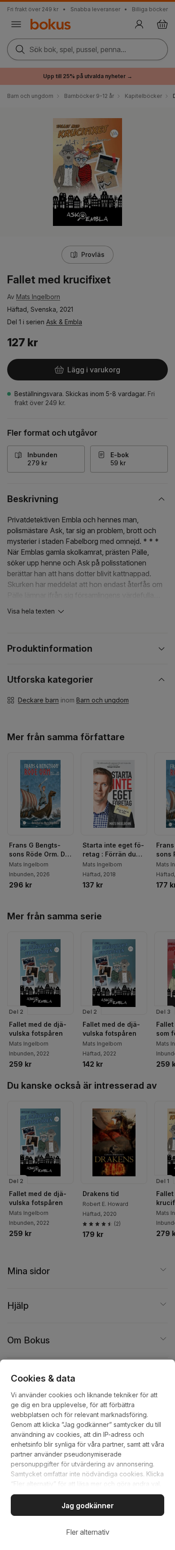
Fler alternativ (87, 1532)
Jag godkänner (87, 1505)
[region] (87, 1455)
